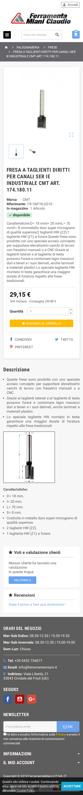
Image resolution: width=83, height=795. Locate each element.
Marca (12, 199)
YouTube (19, 699)
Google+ (31, 699)
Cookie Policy (26, 790)
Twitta (66, 339)
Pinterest (23, 347)
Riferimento (16, 204)
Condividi (23, 339)
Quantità (16, 311)
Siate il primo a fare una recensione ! (37, 604)
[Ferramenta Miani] (41, 19)
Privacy (61, 734)
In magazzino (17, 208)
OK (70, 726)
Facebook (7, 699)
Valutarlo (22, 580)
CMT (26, 199)
